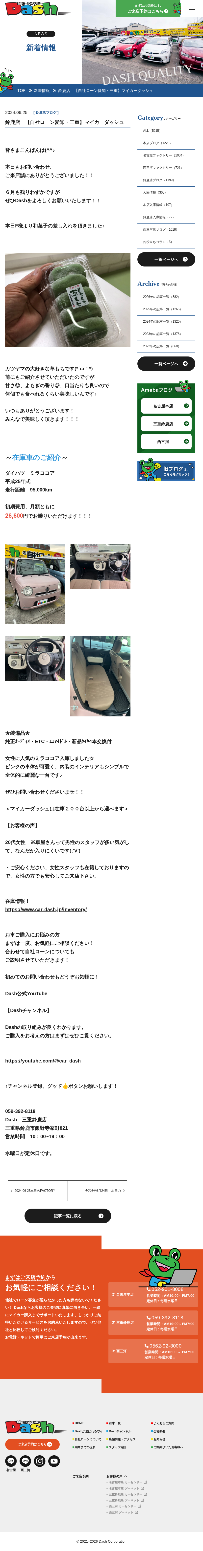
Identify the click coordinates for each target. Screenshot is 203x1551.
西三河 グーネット (121, 1512)
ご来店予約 (81, 1476)
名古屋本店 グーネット (124, 1488)
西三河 (163, 441)
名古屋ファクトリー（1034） (164, 155)
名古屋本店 (163, 406)
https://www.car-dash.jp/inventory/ (46, 909)
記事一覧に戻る (68, 1216)
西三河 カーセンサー (122, 1506)
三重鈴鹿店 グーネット (124, 1500)
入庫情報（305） (155, 192)
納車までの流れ (85, 1447)
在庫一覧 (115, 1423)
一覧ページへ (166, 259)
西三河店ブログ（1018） (161, 229)
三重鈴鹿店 (163, 423)
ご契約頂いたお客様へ (168, 1447)
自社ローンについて (88, 1439)
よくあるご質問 (163, 1423)
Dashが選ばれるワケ (89, 1431)
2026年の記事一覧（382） (162, 297)
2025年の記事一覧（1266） (163, 309)
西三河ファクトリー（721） (163, 168)
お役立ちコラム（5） (158, 242)
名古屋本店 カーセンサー (125, 1482)
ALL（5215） (152, 131)
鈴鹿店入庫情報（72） (159, 217)
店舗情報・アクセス (122, 1439)
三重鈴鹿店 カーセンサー (125, 1494)
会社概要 (159, 1431)
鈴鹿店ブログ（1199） (159, 180)
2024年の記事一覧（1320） (163, 321)
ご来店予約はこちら (32, 1444)
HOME (79, 1423)
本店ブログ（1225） (158, 143)
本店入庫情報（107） (158, 205)
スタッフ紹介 (118, 1447)
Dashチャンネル (120, 1431)
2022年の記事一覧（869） (162, 346)
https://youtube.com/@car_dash (43, 1061)
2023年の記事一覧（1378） (163, 334)
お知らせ (159, 1439)
